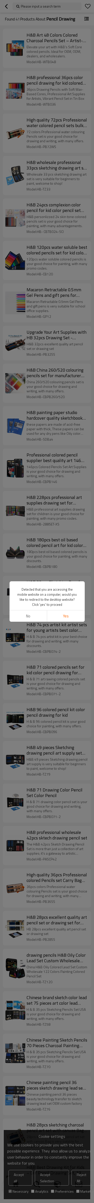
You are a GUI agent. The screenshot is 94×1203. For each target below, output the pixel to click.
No (28, 616)
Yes (66, 616)
